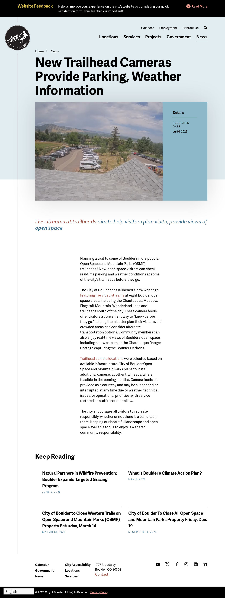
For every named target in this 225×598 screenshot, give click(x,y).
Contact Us (190, 27)
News (201, 37)
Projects (153, 37)
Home (39, 51)
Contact (101, 574)
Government (179, 37)
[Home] (17, 38)
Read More (199, 6)
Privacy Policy (99, 592)
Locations (108, 37)
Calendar (147, 27)
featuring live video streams (102, 295)
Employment (168, 27)
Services (132, 37)
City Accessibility (78, 564)
